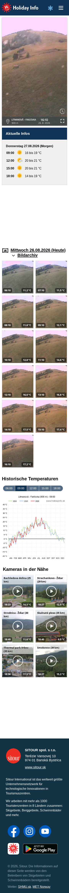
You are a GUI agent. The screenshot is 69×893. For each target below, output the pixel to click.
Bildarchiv (27, 255)
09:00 (20, 488)
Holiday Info (16, 5)
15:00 (45, 488)
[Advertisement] (34, 214)
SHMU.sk (24, 886)
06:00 (9, 488)
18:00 (56, 488)
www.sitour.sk (35, 767)
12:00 (33, 488)
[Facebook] (14, 831)
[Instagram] (29, 831)
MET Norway (41, 886)
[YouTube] (45, 831)
